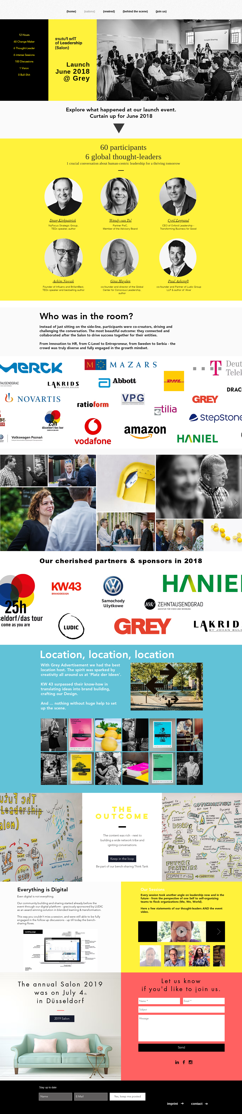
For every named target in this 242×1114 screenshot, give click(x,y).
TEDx (54, 228)
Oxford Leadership (182, 225)
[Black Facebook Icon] (183, 1062)
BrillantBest (77, 286)
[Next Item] (236, 502)
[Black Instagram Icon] (190, 1062)
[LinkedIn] (177, 1062)
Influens (61, 286)
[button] (54, 734)
